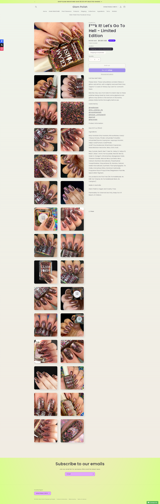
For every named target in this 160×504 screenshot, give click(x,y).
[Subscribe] (93, 474)
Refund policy (72, 499)
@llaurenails (93, 120)
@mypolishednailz (95, 112)
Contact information (62, 499)
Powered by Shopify (50, 499)
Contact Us (153, 502)
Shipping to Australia (98, 53)
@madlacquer (94, 108)
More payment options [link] (107, 74)
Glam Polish (42, 499)
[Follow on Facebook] (2, 41)
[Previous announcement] (35, 1)
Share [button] (92, 211)
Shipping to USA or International (101, 49)
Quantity (91, 56)
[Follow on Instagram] (2, 49)
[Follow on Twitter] (2, 45)
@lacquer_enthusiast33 (97, 115)
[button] (36, 7)
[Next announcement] (125, 1)
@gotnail (92, 117)
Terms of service (82, 499)
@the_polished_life (96, 110)
